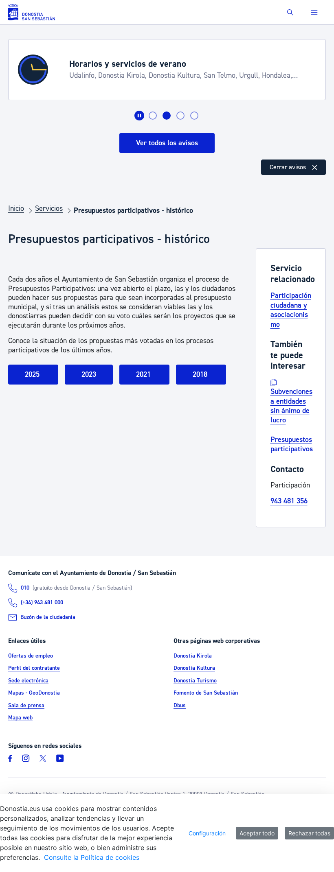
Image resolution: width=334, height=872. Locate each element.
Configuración (207, 833)
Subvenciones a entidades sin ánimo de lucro (291, 406)
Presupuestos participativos (291, 444)
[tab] (153, 115)
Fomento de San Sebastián (206, 693)
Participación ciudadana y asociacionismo (290, 310)
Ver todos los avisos (167, 143)
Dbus (180, 705)
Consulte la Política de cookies (91, 857)
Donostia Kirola (193, 656)
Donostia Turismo (195, 680)
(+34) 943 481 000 (42, 602)
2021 (144, 374)
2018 (201, 374)
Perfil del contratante (34, 668)
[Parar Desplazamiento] (139, 115)
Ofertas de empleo (30, 656)
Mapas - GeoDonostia (34, 693)
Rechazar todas (309, 833)
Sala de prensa (26, 705)
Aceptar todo (257, 833)
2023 (88, 374)
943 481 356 (289, 501)
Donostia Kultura (194, 668)
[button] (290, 12)
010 (25, 588)
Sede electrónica (28, 680)
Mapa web (20, 717)
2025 (33, 374)
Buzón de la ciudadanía (47, 617)
